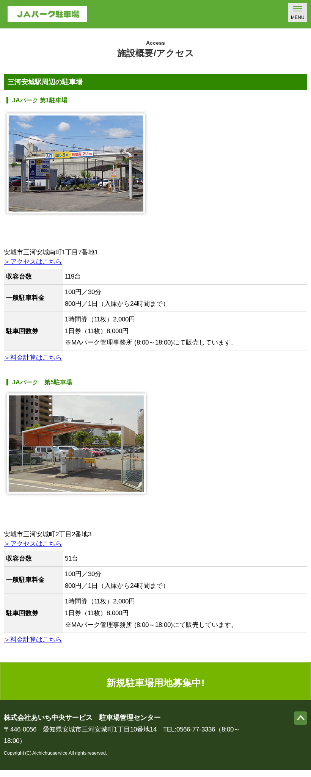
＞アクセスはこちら (33, 261)
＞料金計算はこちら (33, 357)
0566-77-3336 (195, 729)
